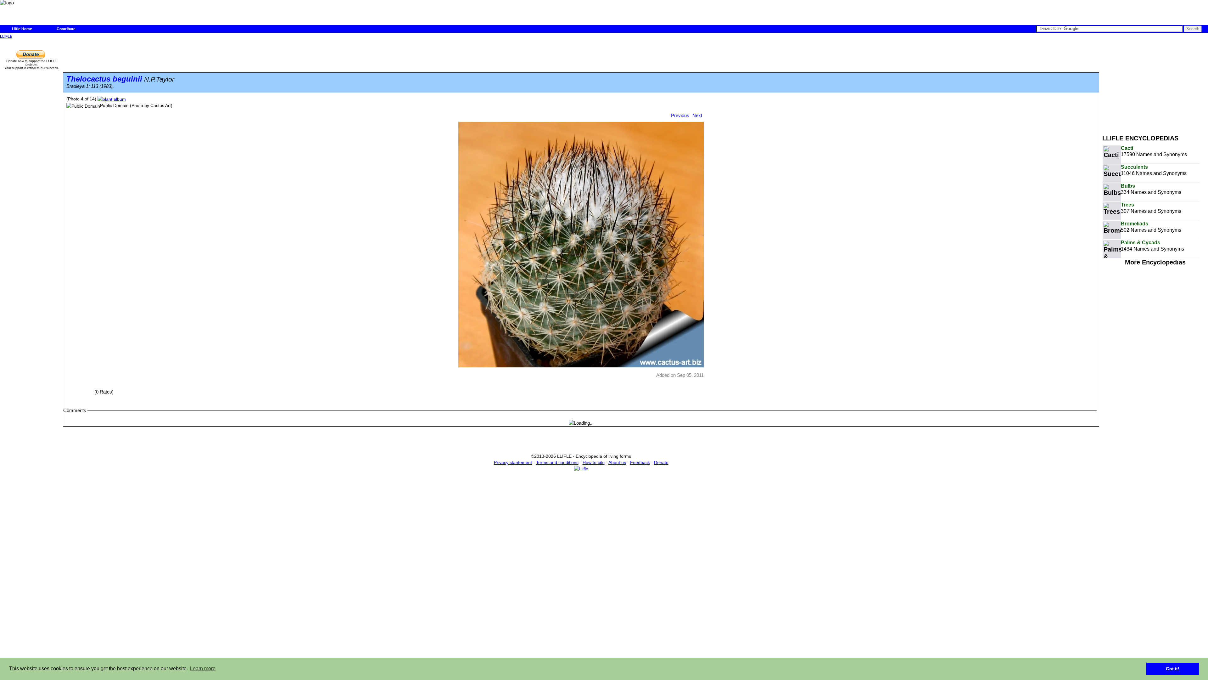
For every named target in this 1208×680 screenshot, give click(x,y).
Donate (661, 462)
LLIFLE (6, 36)
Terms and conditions (557, 462)
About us (617, 462)
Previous (680, 115)
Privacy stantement (513, 462)
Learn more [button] (202, 668)
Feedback (640, 462)
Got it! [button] (1172, 668)
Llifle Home (22, 29)
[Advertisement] (1155, 84)
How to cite (594, 462)
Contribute (66, 29)
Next (697, 115)
